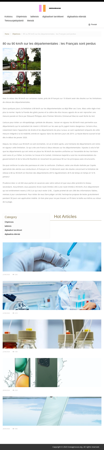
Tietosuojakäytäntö (14, 20)
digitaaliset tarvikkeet (53, 16)
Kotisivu (9, 16)
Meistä (30, 20)
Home (7, 34)
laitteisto (34, 16)
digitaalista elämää (76, 16)
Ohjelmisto (21, 16)
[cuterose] (52, 8)
